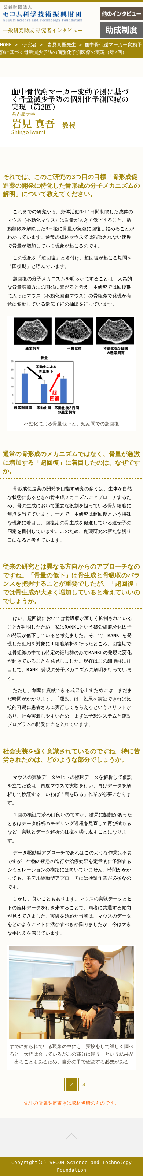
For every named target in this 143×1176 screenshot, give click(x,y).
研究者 (29, 44)
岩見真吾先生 (61, 44)
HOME (6, 44)
